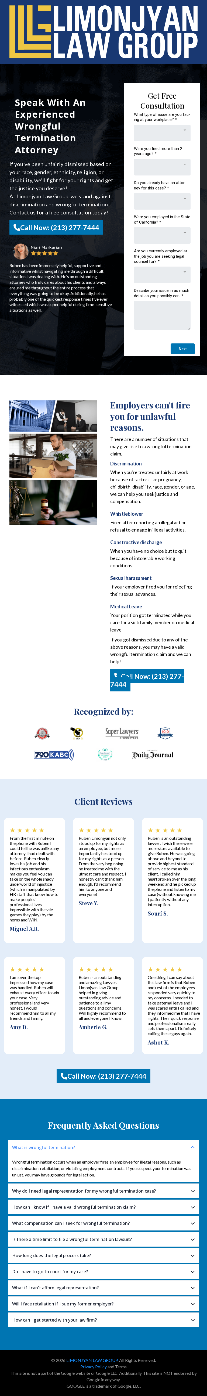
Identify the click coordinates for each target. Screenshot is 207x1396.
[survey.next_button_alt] (183, 348)
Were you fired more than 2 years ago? (158, 151)
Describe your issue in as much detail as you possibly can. (161, 293)
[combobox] (162, 133)
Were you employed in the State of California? (162, 219)
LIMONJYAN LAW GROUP (92, 1360)
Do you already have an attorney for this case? (160, 185)
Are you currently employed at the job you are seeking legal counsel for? (160, 256)
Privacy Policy (93, 1366)
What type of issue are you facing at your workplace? (162, 117)
